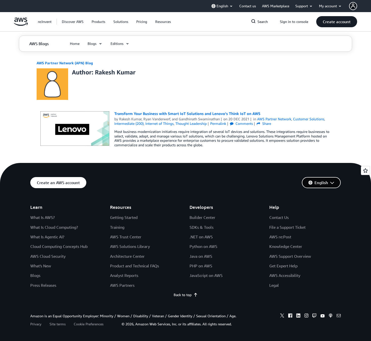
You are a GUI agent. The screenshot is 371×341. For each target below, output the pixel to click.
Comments (243, 123)
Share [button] (266, 123)
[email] (339, 316)
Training (117, 227)
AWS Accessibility (284, 275)
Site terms (57, 324)
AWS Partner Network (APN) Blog (65, 63)
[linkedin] (298, 316)
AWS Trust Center (125, 236)
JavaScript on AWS (206, 275)
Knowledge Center (285, 246)
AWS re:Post (280, 236)
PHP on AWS (201, 265)
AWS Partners (122, 285)
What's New (40, 265)
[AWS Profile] (353, 6)
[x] (282, 316)
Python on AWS (203, 246)
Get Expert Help (283, 265)
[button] (73, 21)
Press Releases (43, 285)
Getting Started (124, 217)
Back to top (183, 295)
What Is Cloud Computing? (54, 227)
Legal (274, 285)
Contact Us (279, 217)
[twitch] (314, 316)
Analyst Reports (124, 275)
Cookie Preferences (88, 324)
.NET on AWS (201, 236)
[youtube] (323, 316)
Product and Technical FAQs (134, 265)
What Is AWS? (42, 217)
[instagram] (306, 316)
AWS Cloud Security (48, 256)
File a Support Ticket (287, 227)
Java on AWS (201, 256)
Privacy (35, 324)
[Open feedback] (365, 170)
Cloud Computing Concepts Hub (59, 246)
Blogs (35, 275)
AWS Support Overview (290, 256)
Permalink (218, 123)
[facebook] (290, 316)
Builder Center (202, 217)
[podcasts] (331, 316)
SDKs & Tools (202, 227)
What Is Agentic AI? (47, 236)
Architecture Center (127, 256)
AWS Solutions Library (130, 246)
